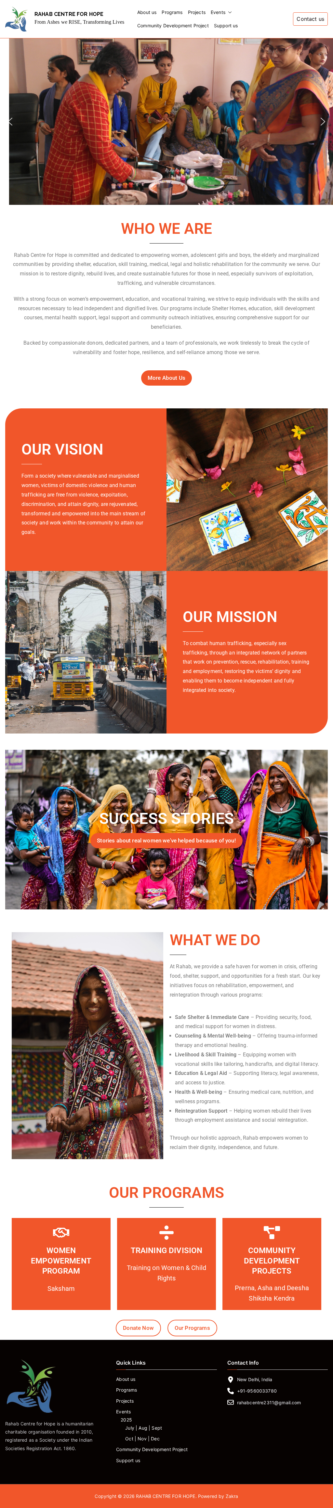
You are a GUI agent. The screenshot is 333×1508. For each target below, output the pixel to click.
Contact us (310, 19)
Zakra (232, 1496)
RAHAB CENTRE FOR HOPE (68, 14)
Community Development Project (173, 25)
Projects (197, 12)
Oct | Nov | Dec (142, 1438)
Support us (226, 25)
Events (218, 12)
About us (146, 12)
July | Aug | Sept (143, 1428)
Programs (172, 12)
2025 (126, 1419)
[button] (228, 12)
